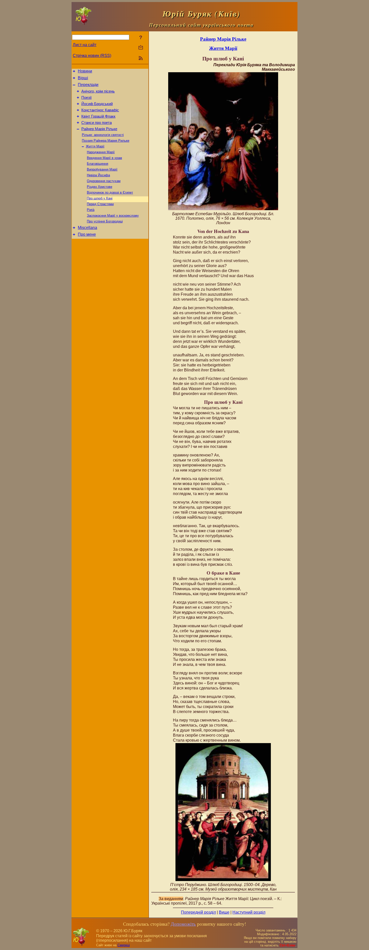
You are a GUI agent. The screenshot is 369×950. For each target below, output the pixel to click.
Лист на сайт (84, 45)
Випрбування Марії (102, 169)
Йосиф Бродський (97, 104)
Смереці (123, 945)
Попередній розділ (198, 912)
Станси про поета (96, 123)
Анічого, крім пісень (98, 91)
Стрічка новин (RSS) (92, 55)
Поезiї (86, 98)
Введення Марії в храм (104, 158)
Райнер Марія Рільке (99, 129)
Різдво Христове (99, 187)
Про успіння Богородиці (105, 221)
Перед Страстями (100, 204)
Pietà (90, 210)
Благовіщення (97, 164)
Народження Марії (101, 152)
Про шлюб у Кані (99, 198)
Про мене (87, 234)
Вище (224, 912)
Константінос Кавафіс (100, 110)
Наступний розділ (248, 912)
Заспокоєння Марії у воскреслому (113, 215)
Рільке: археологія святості (103, 135)
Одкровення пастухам (103, 181)
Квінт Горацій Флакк (98, 116)
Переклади (88, 85)
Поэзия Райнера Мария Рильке (105, 140)
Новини (85, 71)
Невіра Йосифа (98, 175)
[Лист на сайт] (140, 48)
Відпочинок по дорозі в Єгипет (110, 192)
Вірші (83, 78)
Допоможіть (183, 924)
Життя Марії (95, 146)
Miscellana (87, 227)
